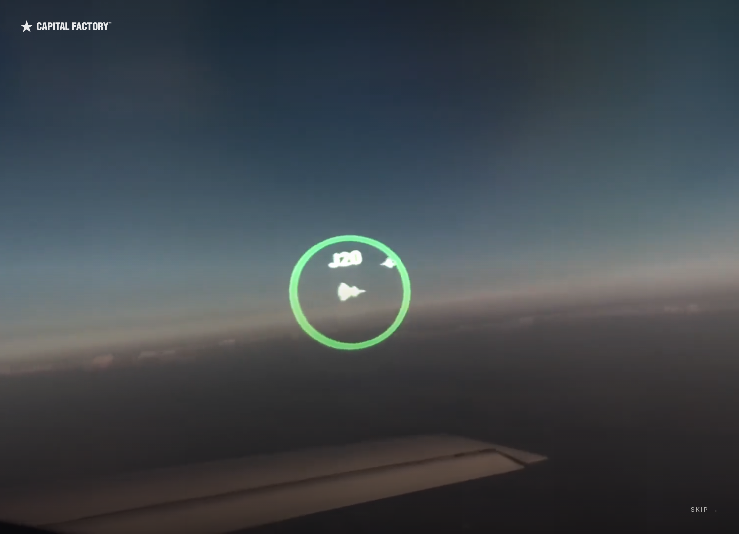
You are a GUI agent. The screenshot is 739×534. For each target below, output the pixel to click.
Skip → (705, 509)
